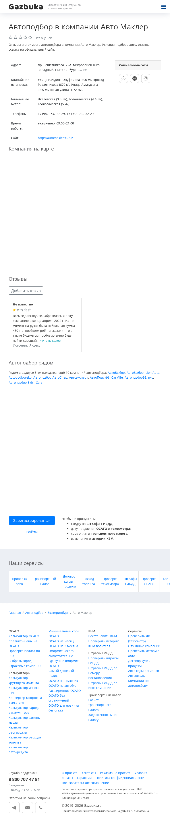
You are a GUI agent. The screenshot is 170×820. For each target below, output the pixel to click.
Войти (32, 531)
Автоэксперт (78, 377)
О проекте (69, 773)
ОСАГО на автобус (62, 685)
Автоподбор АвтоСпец (50, 377)
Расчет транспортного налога (99, 705)
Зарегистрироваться (31, 520)
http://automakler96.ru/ (55, 138)
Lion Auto (152, 372)
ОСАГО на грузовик (63, 681)
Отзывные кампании (144, 646)
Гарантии (84, 778)
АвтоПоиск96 (100, 377)
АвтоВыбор (116, 372)
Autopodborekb (20, 377)
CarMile (117, 377)
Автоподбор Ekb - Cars (25, 382)
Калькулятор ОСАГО (24, 636)
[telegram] (134, 78)
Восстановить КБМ (102, 636)
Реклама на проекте (115, 773)
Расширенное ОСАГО (64, 690)
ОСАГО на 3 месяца (63, 646)
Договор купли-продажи (69, 581)
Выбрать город (20, 661)
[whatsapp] (123, 78)
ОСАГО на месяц (61, 641)
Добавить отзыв (26, 290)
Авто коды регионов (143, 671)
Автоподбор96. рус (139, 377)
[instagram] (145, 78)
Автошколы (136, 675)
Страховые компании (25, 666)
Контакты (88, 773)
